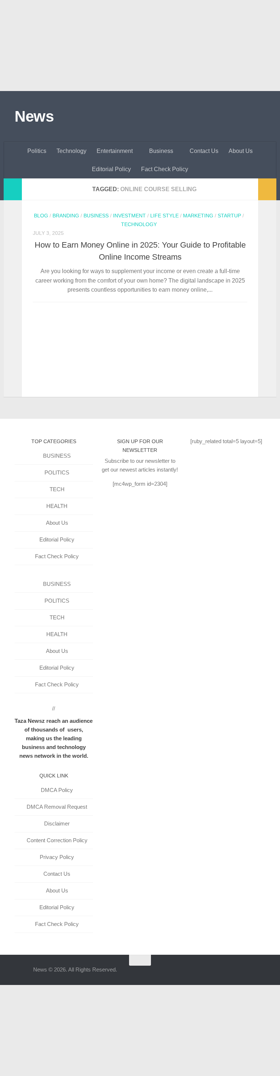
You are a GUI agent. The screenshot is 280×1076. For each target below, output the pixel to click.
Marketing (198, 215)
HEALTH (56, 506)
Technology (71, 151)
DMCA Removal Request (57, 807)
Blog (41, 215)
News (34, 116)
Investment (129, 215)
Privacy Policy (57, 857)
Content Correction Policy (57, 840)
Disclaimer (57, 823)
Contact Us (204, 151)
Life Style (164, 215)
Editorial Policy (111, 169)
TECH (57, 489)
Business (161, 151)
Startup (229, 215)
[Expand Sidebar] (13, 189)
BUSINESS (57, 456)
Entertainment (115, 151)
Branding (65, 215)
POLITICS (56, 472)
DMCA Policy (57, 790)
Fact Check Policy (164, 169)
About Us (241, 151)
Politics (36, 151)
